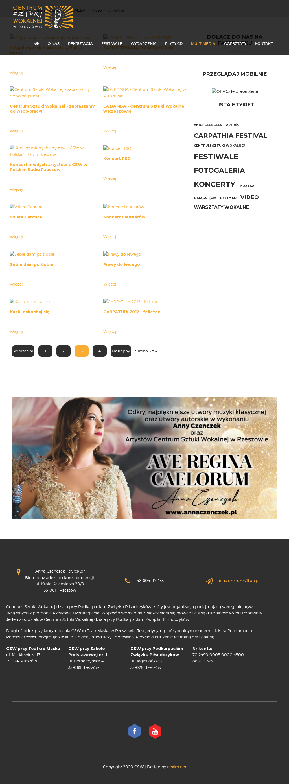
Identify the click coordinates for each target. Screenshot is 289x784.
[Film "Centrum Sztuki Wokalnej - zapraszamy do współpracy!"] (52, 92)
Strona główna (36, 44)
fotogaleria (219, 170)
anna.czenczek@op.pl (238, 580)
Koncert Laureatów (124, 217)
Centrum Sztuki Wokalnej (219, 146)
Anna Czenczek (208, 125)
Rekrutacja (80, 43)
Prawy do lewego (121, 264)
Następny (121, 351)
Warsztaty (235, 43)
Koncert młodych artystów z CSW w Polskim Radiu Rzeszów (48, 167)
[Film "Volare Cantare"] (26, 206)
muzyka (246, 186)
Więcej (16, 72)
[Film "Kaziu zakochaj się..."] (31, 301)
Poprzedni (23, 351)
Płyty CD (174, 43)
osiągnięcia (205, 198)
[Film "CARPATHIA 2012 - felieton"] (131, 301)
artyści (233, 125)
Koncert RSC (117, 158)
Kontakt (264, 43)
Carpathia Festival (230, 135)
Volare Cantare (26, 217)
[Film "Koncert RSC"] (117, 147)
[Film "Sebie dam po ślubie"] (32, 253)
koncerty (214, 184)
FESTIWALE (111, 43)
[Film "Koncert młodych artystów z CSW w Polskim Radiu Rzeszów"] (52, 150)
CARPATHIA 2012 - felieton (132, 311)
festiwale (216, 156)
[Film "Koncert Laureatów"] (123, 206)
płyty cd (228, 198)
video (249, 197)
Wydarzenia (144, 43)
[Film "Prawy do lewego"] (122, 253)
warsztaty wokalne (221, 207)
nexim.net (176, 766)
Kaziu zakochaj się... (31, 311)
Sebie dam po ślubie (31, 264)
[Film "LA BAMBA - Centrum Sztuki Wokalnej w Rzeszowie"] (145, 92)
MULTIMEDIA (203, 43)
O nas (54, 43)
